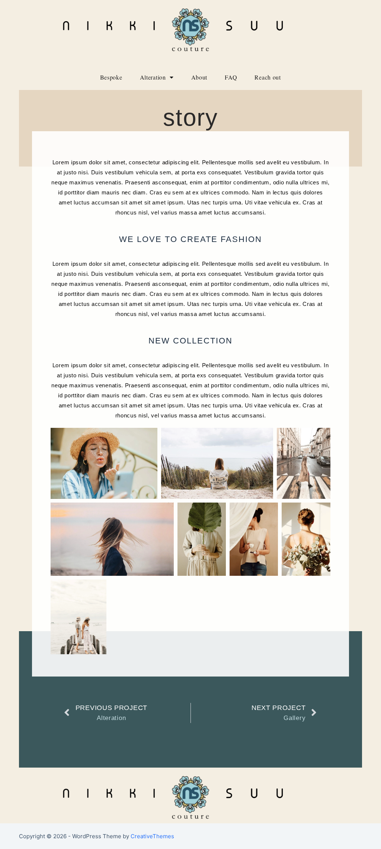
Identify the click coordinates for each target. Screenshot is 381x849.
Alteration (153, 77)
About (199, 77)
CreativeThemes (152, 836)
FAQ (231, 77)
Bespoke (111, 77)
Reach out (267, 77)
